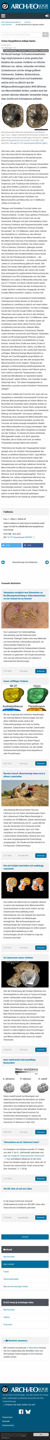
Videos (6, 1317)
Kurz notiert (6, 25)
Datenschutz (8, 1425)
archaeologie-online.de (11, 22)
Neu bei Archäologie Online (15, 1286)
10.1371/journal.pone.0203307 (19, 537)
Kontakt (6, 1421)
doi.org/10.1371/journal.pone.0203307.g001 (28, 143)
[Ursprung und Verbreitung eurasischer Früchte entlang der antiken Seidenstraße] (47, 562)
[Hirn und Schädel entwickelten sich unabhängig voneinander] (25, 885)
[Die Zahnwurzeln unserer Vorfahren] (25, 974)
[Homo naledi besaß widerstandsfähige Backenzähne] (25, 1079)
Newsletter (34, 1347)
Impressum (7, 1417)
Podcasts (7, 1324)
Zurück (25, 1237)
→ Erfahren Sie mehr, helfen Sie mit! (19, 1404)
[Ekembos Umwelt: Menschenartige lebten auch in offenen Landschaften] (25, 793)
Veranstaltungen (11, 1279)
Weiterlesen (41, 671)
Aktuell (27, 22)
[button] (11, 545)
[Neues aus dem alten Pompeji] (3, 562)
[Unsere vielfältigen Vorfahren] (25, 697)
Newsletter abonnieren (17, 1340)
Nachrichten (9, 1256)
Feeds (6, 1271)
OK (41, 1434)
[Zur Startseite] (25, 6)
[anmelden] (47, 16)
